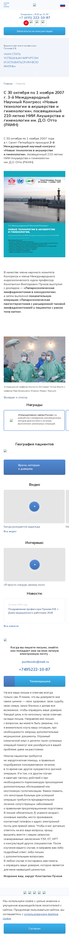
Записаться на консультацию (35, 31)
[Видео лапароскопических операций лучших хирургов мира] (29, 894)
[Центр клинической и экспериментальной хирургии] (34, 894)
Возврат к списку (15, 397)
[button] (32, 72)
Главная (8, 83)
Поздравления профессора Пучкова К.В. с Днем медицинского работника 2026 (33, 611)
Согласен (34, 928)
